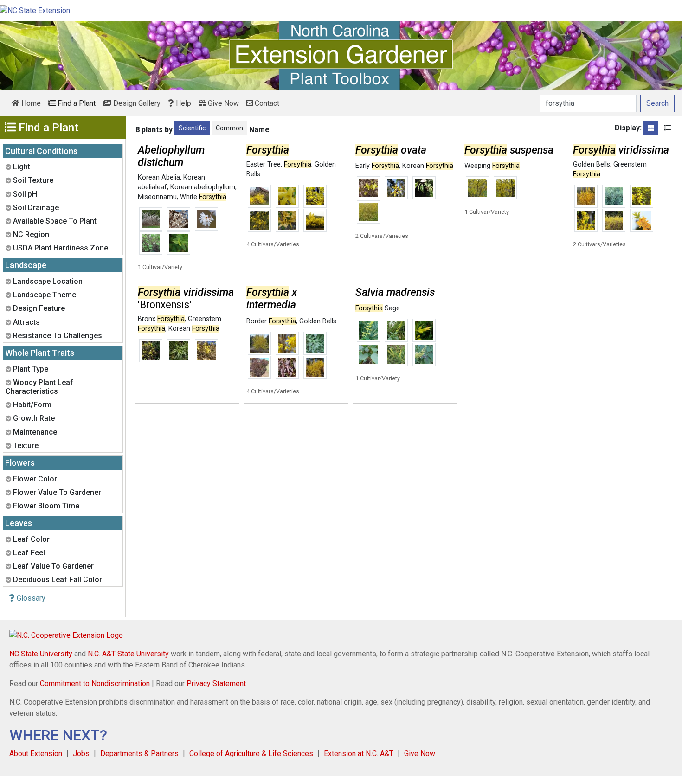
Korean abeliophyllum (202, 187)
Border (271, 321)
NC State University (40, 653)
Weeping (492, 166)
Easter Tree (263, 164)
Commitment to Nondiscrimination (95, 683)
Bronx (161, 319)
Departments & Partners (139, 753)
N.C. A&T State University (128, 653)
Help (182, 103)
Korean (427, 166)
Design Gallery (136, 103)
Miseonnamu (157, 197)
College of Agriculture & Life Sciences (251, 753)
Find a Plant (76, 103)
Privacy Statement (216, 683)
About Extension (35, 753)
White (203, 197)
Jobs (81, 753)
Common (229, 128)
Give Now (222, 103)
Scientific (192, 128)
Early (377, 166)
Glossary (30, 598)
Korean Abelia (159, 177)
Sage (377, 308)
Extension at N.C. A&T (358, 753)
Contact (266, 103)
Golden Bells (591, 164)
